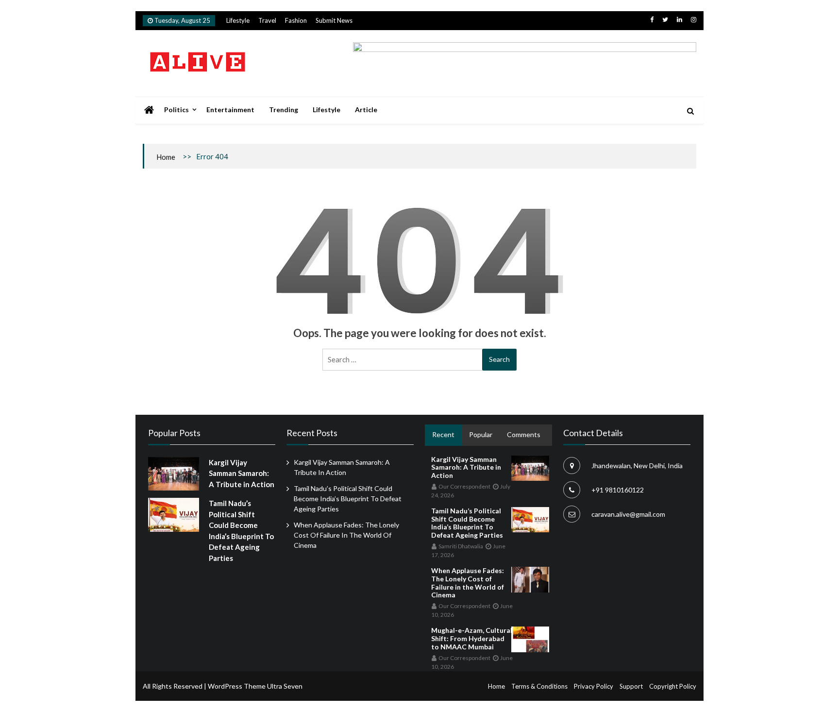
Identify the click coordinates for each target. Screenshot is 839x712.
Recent (443, 434)
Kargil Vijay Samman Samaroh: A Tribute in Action (241, 473)
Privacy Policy (593, 686)
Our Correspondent (464, 486)
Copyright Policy (672, 686)
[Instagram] (693, 19)
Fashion (296, 20)
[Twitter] (665, 19)
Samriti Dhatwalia (460, 546)
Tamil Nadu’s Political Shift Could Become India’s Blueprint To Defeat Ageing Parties (348, 498)
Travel (267, 20)
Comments (523, 434)
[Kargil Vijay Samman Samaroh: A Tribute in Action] (173, 474)
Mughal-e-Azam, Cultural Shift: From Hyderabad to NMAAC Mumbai (471, 638)
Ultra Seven (284, 686)
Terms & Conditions (539, 686)
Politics (176, 109)
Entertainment (230, 109)
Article (366, 109)
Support (631, 686)
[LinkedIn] (679, 19)
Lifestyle (238, 20)
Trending (283, 109)
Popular (480, 434)
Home (165, 157)
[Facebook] (652, 19)
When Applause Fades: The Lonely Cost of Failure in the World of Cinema (346, 535)
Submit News (334, 20)
